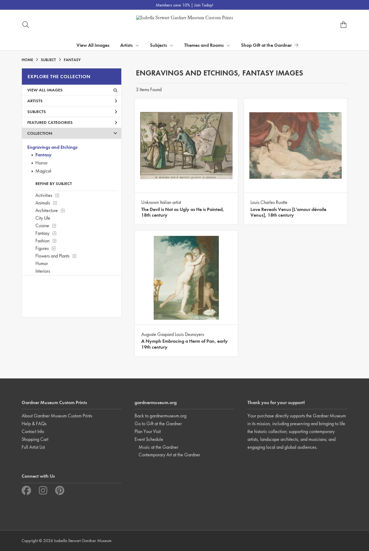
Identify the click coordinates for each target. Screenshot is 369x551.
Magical (43, 171)
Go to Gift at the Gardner (158, 423)
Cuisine (42, 225)
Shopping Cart (35, 439)
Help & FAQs (34, 423)
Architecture (46, 210)
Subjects (36, 111)
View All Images (92, 45)
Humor (41, 263)
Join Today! (203, 5)
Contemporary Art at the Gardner (169, 454)
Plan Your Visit (148, 431)
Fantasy (43, 154)
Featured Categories (50, 122)
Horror (41, 163)
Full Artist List (33, 447)
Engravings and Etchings (52, 147)
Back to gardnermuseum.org (160, 416)
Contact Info (33, 431)
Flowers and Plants (52, 256)
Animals (42, 203)
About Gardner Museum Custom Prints (57, 416)
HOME (27, 59)
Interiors (42, 271)
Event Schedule (149, 439)
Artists (35, 101)
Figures (42, 248)
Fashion (42, 240)
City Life (42, 218)
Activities (43, 195)
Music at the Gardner (158, 447)
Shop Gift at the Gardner (266, 45)
